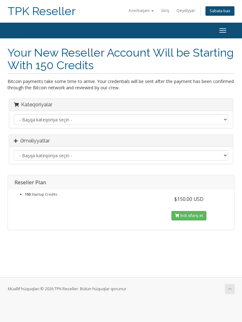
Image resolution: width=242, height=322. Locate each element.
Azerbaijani (140, 10)
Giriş (165, 10)
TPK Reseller (42, 11)
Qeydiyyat (185, 10)
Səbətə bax (220, 11)
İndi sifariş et (191, 215)
